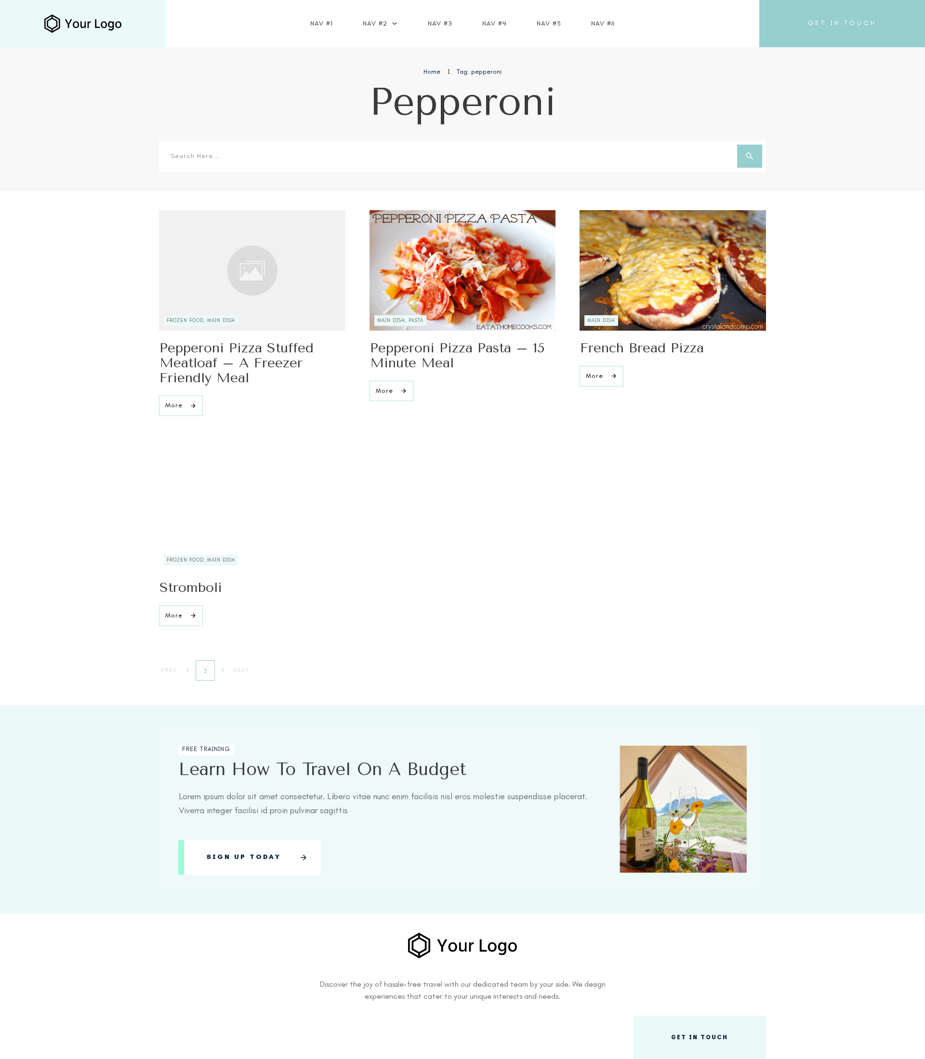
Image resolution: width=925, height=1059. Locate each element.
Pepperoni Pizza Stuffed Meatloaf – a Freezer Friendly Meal (236, 363)
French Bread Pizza (642, 348)
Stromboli (190, 587)
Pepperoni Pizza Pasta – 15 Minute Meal (457, 355)
